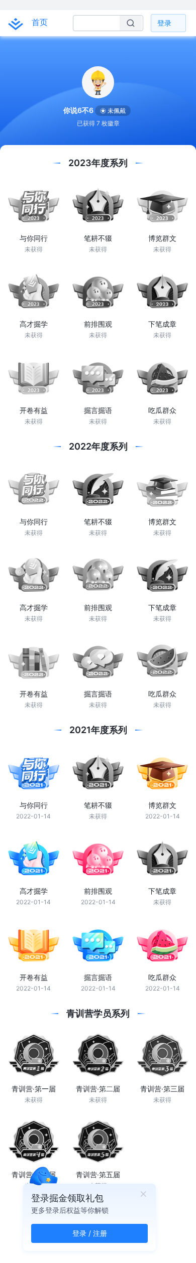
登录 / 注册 (89, 1233)
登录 (164, 23)
